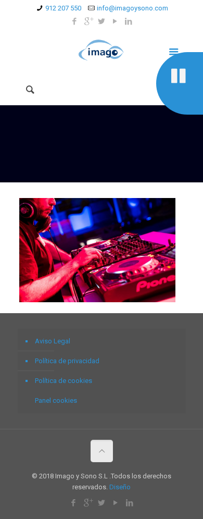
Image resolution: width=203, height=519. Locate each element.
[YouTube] (115, 21)
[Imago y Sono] (102, 50)
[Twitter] (101, 21)
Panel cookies (56, 400)
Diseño (120, 487)
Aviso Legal (52, 341)
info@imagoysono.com (132, 8)
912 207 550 (63, 8)
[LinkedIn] (128, 21)
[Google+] (88, 21)
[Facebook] (74, 21)
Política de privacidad (67, 361)
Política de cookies (63, 381)
